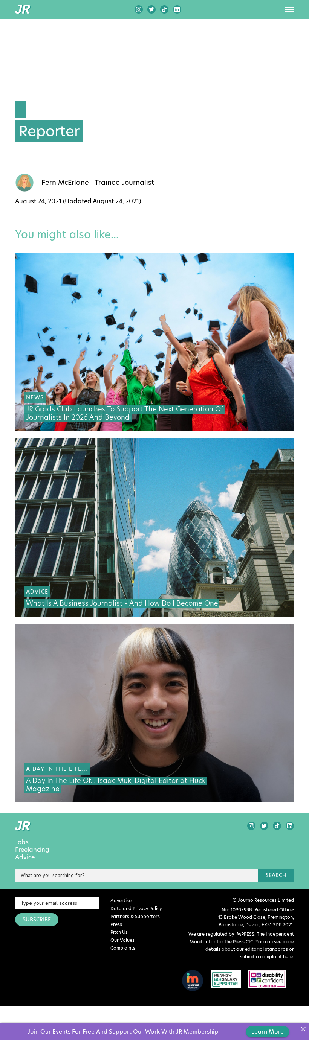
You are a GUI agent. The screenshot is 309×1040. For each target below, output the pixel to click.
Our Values (122, 940)
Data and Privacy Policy (136, 908)
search (276, 875)
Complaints (122, 948)
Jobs (22, 842)
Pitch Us (119, 932)
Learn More (267, 1031)
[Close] (303, 1029)
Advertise (121, 900)
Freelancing (32, 850)
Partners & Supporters (135, 916)
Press (116, 924)
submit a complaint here (266, 956)
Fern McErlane (65, 182)
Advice (25, 857)
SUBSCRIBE (37, 919)
